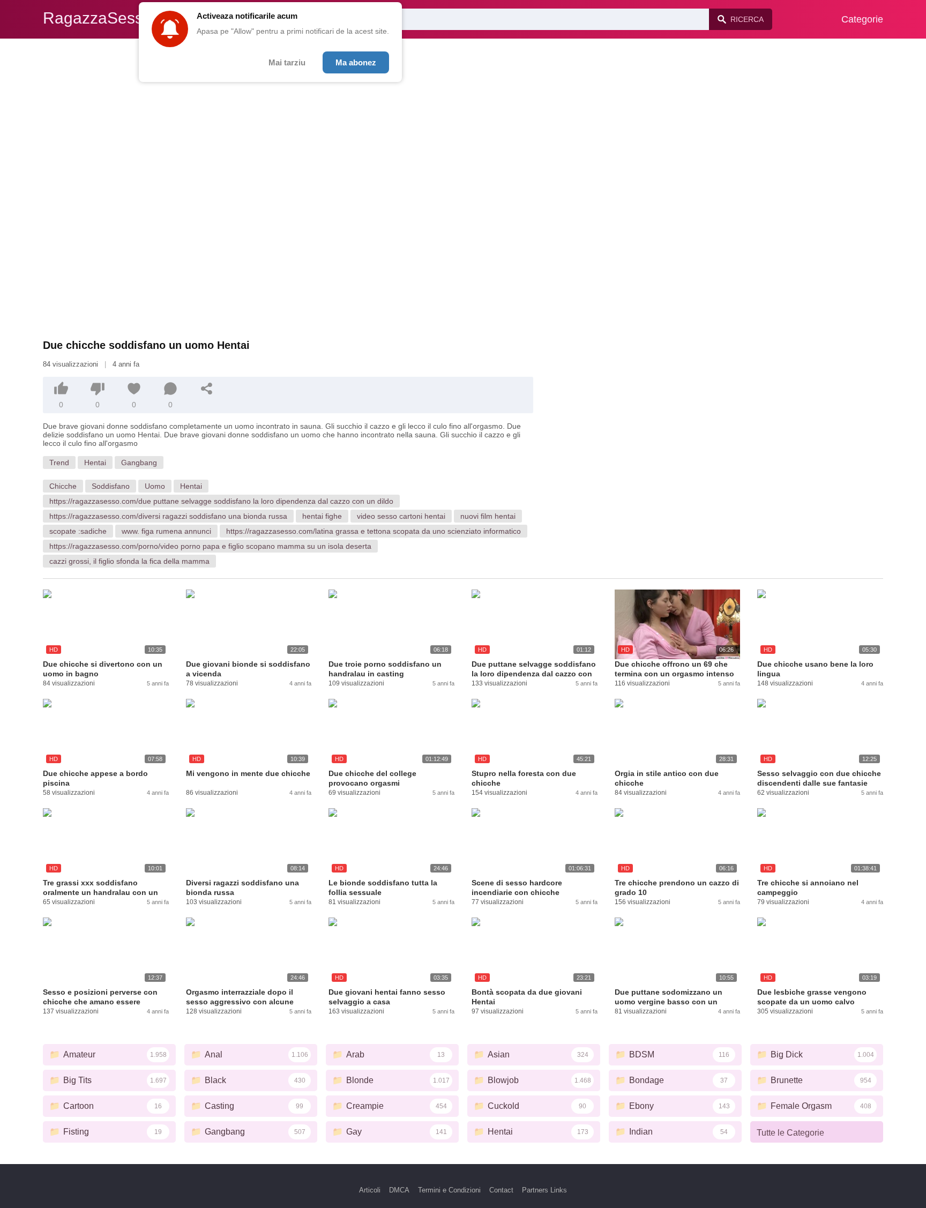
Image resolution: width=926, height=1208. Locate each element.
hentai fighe (322, 516)
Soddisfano (111, 486)
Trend (59, 462)
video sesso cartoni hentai (401, 516)
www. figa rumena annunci (166, 531)
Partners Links (544, 1190)
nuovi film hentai (488, 516)
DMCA (399, 1190)
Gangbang (139, 462)
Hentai (95, 462)
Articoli (369, 1190)
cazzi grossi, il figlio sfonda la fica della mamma (129, 561)
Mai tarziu (286, 62)
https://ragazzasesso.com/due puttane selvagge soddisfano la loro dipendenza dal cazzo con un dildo (221, 501)
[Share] (207, 388)
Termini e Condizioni (449, 1190)
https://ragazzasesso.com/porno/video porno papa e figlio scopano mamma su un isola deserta (210, 546)
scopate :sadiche (78, 531)
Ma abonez (355, 62)
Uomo (155, 486)
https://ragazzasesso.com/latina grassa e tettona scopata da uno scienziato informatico (373, 531)
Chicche (63, 486)
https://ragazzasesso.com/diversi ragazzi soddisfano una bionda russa (168, 516)
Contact (501, 1190)
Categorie (862, 19)
